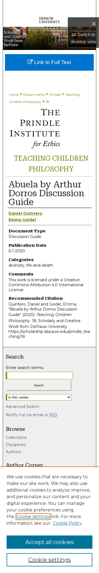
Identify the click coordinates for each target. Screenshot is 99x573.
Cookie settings (33, 516)
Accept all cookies (49, 542)
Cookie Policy (67, 523)
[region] (49, 519)
